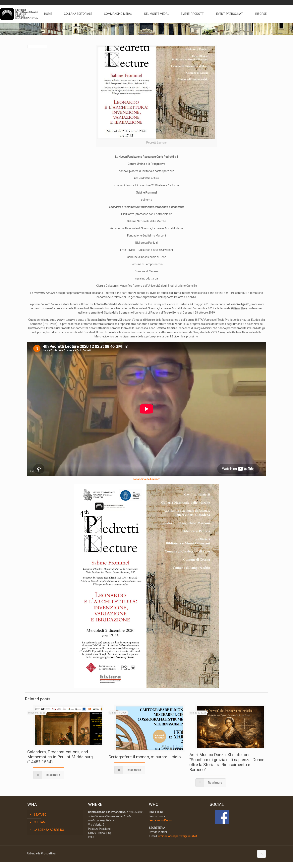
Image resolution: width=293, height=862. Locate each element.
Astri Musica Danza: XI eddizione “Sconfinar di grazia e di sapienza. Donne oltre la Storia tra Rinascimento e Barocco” (226, 762)
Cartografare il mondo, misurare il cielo (144, 756)
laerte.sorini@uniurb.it (162, 820)
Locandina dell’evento (146, 479)
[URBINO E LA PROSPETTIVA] (19, 14)
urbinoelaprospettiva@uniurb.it (177, 836)
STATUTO (40, 814)
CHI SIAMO (40, 822)
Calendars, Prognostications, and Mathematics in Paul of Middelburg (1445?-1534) (60, 757)
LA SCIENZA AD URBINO (49, 829)
